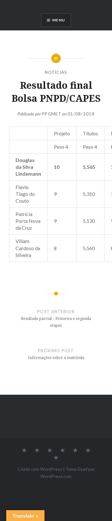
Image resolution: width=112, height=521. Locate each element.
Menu (58, 20)
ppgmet (51, 113)
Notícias (56, 72)
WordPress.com (56, 476)
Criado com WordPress (39, 469)
